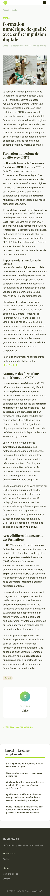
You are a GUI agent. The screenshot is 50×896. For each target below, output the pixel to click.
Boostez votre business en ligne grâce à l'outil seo (24, 774)
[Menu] (44, 2)
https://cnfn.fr (10, 365)
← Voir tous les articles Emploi (18, 727)
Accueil (6, 10)
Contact (6, 878)
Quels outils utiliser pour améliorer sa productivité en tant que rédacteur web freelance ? (25, 785)
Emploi (14, 10)
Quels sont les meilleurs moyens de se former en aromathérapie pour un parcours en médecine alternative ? (24, 809)
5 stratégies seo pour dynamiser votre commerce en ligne (24, 765)
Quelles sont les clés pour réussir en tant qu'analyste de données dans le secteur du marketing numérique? (24, 797)
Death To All (11, 839)
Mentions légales (10, 874)
